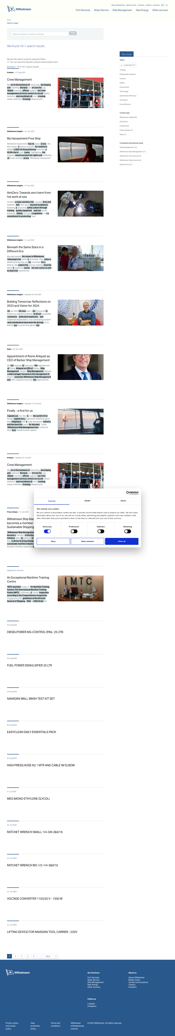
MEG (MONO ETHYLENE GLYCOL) (28, 798)
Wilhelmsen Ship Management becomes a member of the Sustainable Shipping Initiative (26, 523)
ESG (162, 5)
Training (123, 70)
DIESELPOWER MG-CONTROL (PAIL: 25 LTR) (35, 632)
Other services (94, 987)
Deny (53, 541)
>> (56, 956)
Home (9, 20)
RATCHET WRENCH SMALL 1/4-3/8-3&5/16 (35, 832)
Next (48, 956)
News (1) (123, 134)
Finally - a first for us (20, 411)
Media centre (131, 5)
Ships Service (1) (126, 164)
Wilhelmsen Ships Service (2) (130, 160)
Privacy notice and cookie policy (12, 1026)
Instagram (92, 1006)
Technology (124, 91)
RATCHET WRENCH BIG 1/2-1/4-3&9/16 (32, 865)
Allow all (121, 541)
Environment (124, 87)
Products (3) (124, 126)
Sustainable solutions (128, 74)
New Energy (142, 10)
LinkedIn (91, 1004)
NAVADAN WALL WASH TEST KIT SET (31, 698)
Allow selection (87, 541)
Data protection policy (35, 1026)
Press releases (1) (126, 130)
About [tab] (123, 501)
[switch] (74, 531)
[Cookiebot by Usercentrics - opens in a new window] (128, 493)
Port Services (93, 977)
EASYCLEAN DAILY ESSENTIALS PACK (31, 732)
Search (73, 33)
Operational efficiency (128, 96)
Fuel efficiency (125, 104)
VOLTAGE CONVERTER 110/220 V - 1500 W (34, 898)
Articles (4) (124, 122)
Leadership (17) (129, 65)
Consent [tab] (51, 501)
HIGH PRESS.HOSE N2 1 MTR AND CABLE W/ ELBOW (41, 765)
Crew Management (19, 79)
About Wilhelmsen (118, 5)
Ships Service (93, 980)
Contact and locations (138, 982)
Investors (156, 5)
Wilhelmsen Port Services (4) (130, 156)
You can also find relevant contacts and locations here (34, 62)
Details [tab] (87, 501)
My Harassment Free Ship (24, 138)
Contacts (140, 5)
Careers (149, 5)
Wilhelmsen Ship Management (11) (133, 152)
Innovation (124, 100)
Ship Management (96, 982)
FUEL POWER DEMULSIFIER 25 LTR (29, 665)
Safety (122, 83)
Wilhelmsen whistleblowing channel (77, 1026)
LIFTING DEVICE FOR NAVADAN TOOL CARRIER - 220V (42, 932)
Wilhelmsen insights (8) (128, 117)
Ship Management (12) (128, 147)
